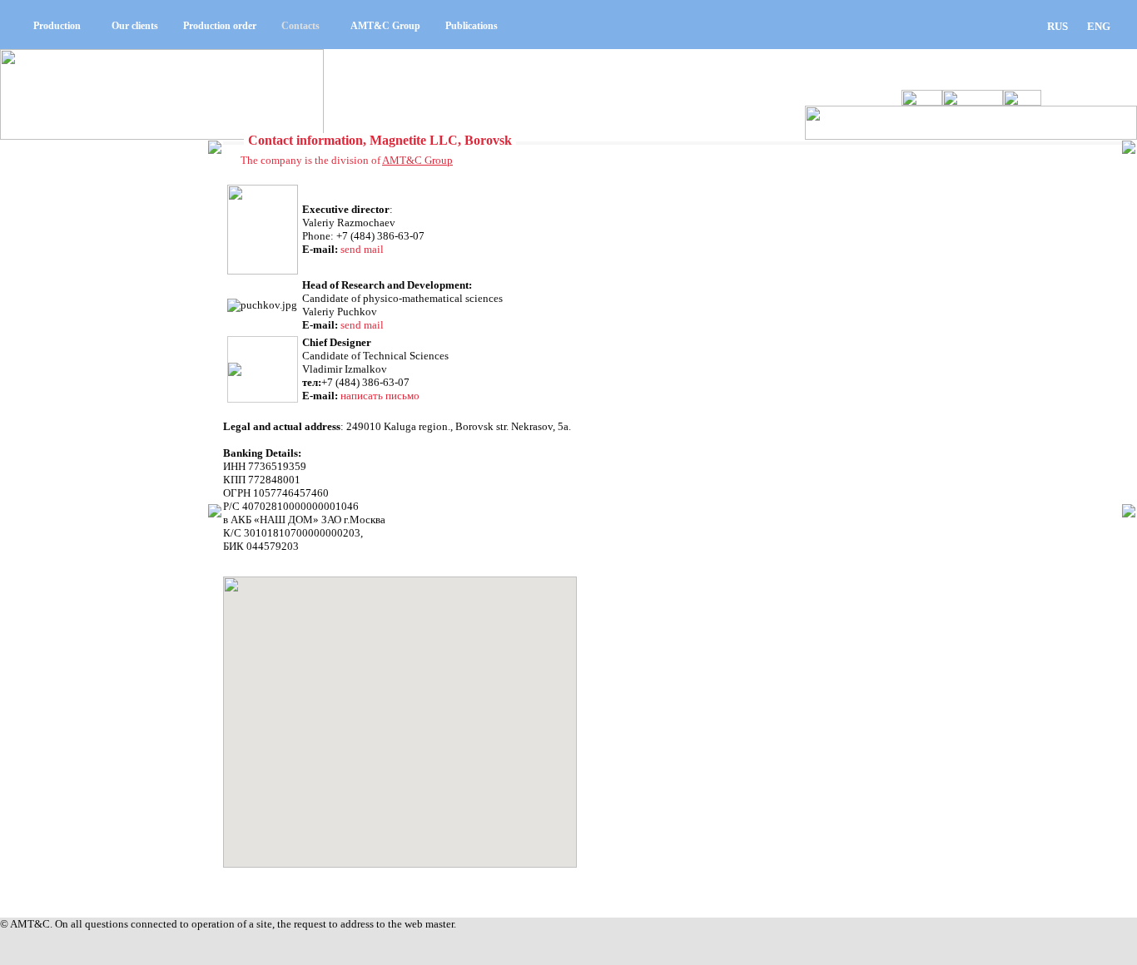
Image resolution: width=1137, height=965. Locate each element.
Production (57, 26)
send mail (362, 249)
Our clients (135, 26)
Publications (471, 26)
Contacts (300, 26)
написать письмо (380, 395)
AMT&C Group (385, 26)
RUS (1057, 26)
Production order (219, 26)
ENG (1098, 26)
